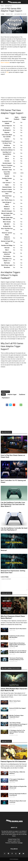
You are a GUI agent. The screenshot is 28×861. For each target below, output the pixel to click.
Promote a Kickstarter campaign (14, 843)
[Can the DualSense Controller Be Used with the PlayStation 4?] (14, 518)
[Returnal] (14, 540)
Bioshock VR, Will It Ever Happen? (17, 708)
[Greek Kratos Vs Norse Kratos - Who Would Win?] (4, 639)
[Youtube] (23, 853)
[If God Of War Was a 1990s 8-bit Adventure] (4, 775)
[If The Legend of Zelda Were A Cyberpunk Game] (4, 782)
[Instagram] (8, 853)
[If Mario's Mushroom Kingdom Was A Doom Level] (4, 789)
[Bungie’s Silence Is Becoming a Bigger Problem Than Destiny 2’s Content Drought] (4, 647)
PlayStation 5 (5, 398)
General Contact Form (14, 839)
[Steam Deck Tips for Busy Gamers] (4, 631)
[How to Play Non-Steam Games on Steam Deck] (14, 444)
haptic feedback (5, 62)
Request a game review (14, 841)
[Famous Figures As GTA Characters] (14, 752)
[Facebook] (4, 853)
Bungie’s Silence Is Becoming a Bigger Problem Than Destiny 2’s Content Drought (17, 644)
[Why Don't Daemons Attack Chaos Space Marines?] (14, 605)
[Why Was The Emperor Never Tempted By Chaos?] (4, 718)
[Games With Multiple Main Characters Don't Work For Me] (14, 679)
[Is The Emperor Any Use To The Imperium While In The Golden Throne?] (4, 733)
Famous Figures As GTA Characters (13, 761)
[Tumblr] (15, 853)
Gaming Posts (5, 391)
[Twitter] (19, 853)
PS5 (7, 72)
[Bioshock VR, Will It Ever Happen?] (4, 711)
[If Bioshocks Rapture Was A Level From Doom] (4, 804)
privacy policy (11, 833)
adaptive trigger (12, 394)
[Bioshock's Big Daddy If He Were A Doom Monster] (4, 796)
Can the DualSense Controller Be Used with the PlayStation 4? (14, 529)
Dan (3, 14)
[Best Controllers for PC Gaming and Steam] (14, 470)
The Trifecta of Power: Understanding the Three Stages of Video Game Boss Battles (18, 724)
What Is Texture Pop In (14, 701)
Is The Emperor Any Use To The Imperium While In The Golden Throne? (17, 732)
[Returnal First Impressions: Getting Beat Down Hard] (14, 561)
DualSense (22, 394)
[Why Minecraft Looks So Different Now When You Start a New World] (4, 654)
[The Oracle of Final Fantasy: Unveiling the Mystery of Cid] (4, 661)
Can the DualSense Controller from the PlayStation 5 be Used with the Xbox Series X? (13, 504)
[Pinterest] (12, 853)
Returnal (4, 550)
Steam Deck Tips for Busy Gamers (17, 628)
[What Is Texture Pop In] (4, 704)
